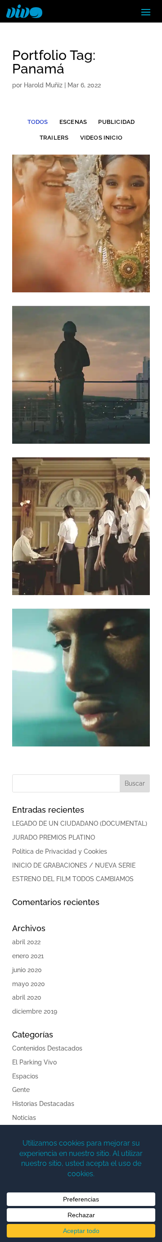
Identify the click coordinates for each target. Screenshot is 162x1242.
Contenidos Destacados (47, 1048)
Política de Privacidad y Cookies (59, 851)
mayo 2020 (28, 983)
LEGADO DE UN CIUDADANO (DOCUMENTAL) (79, 823)
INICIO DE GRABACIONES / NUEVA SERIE (73, 865)
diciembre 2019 (34, 1011)
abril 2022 (26, 942)
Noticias (24, 1117)
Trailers (54, 137)
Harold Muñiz (43, 85)
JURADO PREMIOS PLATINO (53, 837)
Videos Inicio (101, 137)
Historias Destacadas (43, 1103)
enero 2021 (28, 956)
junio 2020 (27, 970)
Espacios (25, 1076)
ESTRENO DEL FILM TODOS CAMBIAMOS (73, 879)
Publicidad (116, 121)
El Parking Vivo (34, 1062)
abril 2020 (26, 997)
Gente (21, 1089)
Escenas (73, 121)
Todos (37, 121)
